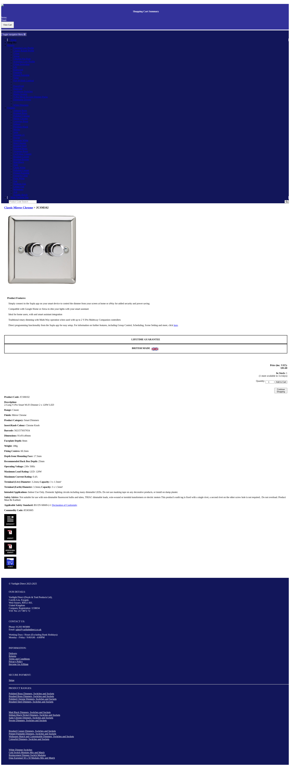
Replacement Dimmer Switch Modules (27, 755)
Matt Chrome (19, 143)
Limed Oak (18, 186)
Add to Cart (281, 382)
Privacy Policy (16, 661)
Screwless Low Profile (24, 61)
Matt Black (18, 162)
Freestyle (17, 72)
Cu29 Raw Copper (22, 154)
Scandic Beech (20, 194)
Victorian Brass (20, 151)
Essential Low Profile (23, 48)
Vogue (16, 56)
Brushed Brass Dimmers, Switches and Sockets (31, 696)
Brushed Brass (20, 113)
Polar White (19, 178)
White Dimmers (20, 105)
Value (16, 78)
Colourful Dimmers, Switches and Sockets (29, 739)
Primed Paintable (21, 75)
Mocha (16, 129)
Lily (15, 67)
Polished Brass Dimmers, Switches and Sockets (31, 693)
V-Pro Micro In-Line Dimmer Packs (30, 97)
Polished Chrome (21, 116)
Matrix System (20, 94)
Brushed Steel (20, 146)
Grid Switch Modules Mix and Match (27, 752)
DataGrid (17, 88)
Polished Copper (21, 170)
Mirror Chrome (20, 118)
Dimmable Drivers (22, 99)
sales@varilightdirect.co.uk (28, 629)
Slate (15, 165)
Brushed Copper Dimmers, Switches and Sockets (32, 731)
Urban (16, 53)
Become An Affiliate (18, 664)
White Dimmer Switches (20, 749)
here (176, 325)
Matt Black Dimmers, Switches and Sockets (30, 712)
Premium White (20, 140)
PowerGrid (18, 86)
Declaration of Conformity (64, 505)
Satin (15, 132)
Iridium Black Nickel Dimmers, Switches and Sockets (34, 715)
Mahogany (18, 189)
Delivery (13, 653)
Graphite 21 (19, 135)
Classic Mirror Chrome (18, 207)
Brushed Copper (21, 156)
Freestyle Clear (20, 175)
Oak (15, 181)
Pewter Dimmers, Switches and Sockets (28, 720)
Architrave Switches (23, 91)
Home (13, 40)
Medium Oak (19, 184)
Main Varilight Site (20, 197)
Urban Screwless (21, 64)
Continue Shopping (281, 390)
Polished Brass (20, 148)
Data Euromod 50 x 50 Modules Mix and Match (32, 758)
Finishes (11, 107)
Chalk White (19, 167)
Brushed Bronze (21, 159)
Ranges (10, 45)
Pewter (16, 137)
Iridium (16, 124)
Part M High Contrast (23, 80)
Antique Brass (20, 110)
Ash (15, 192)
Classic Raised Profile (23, 50)
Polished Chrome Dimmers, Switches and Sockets (32, 699)
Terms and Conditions (19, 659)
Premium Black (20, 127)
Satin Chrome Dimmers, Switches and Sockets (31, 717)
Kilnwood (18, 69)
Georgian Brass (20, 121)
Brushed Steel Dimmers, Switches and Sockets (31, 701)
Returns (12, 656)
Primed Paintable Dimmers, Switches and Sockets (32, 733)
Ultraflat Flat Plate (22, 59)
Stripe (11, 680)
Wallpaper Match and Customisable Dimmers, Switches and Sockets (41, 736)
